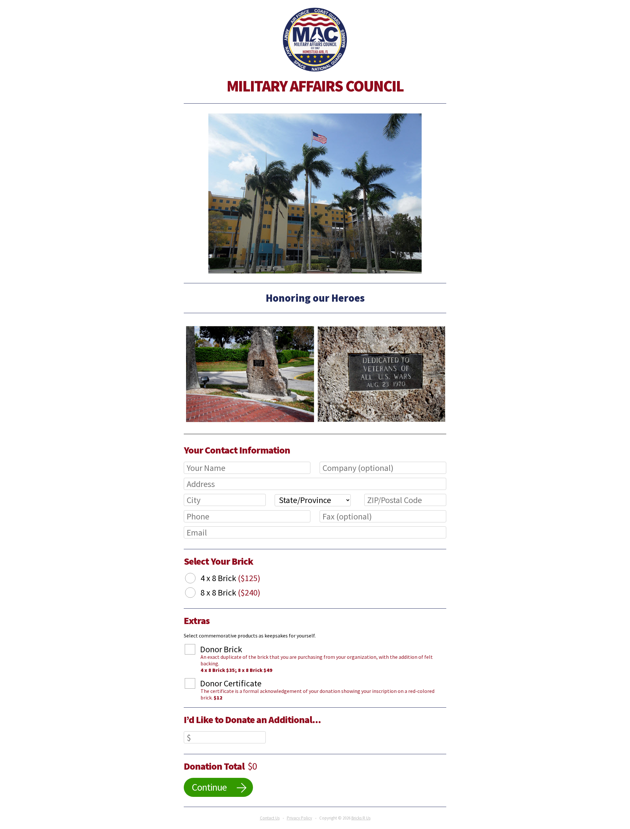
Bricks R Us (360, 818)
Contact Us (270, 818)
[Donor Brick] (195, 650)
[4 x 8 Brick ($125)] (195, 579)
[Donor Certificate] (195, 684)
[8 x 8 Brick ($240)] (195, 593)
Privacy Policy (299, 818)
